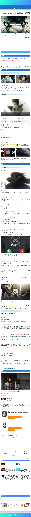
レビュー (18, 435)
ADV (3, 435)
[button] (25, 36)
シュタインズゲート (8, 435)
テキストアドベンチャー (13, 435)
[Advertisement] (8, 45)
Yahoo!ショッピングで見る (11, 418)
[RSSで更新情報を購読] (23, 457)
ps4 (1, 435)
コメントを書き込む (15, 499)
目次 (15, 51)
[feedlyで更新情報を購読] (8, 457)
